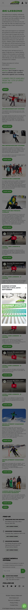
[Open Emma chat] (24, 606)
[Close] (26, 288)
